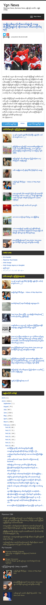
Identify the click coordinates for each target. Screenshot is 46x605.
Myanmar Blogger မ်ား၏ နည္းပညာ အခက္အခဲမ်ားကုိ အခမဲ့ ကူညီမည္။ (22, 562)
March (6, 422)
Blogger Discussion (11, 559)
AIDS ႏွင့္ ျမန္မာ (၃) (13, 471)
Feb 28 (7, 427)
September (7, 404)
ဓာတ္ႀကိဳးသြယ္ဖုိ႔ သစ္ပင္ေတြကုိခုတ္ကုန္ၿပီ (20, 448)
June (5, 413)
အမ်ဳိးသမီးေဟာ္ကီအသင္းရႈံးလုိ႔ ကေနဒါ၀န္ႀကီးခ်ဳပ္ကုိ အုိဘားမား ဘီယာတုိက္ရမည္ (22, 27)
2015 (4, 398)
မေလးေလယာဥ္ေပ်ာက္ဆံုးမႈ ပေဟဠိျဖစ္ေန (26, 217)
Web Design (7, 263)
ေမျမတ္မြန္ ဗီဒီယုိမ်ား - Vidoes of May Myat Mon (26, 292)
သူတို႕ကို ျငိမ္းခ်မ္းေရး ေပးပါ (20, 381)
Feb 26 (7, 434)
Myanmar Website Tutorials (14, 552)
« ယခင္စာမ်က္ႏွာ (10, 124)
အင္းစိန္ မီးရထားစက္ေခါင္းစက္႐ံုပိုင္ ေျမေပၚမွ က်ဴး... (23, 483)
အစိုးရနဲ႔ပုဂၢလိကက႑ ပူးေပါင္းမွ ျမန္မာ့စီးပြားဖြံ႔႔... (22, 465)
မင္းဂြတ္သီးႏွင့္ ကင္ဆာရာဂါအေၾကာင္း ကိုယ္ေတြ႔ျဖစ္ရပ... (25, 474)
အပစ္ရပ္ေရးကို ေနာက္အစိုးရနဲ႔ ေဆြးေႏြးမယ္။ (25, 303)
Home (23, 123)
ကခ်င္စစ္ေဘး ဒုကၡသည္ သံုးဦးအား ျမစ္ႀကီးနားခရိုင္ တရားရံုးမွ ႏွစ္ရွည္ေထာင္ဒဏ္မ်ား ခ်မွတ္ (27, 327)
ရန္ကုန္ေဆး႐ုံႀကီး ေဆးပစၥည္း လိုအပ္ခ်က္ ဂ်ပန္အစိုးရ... (24, 494)
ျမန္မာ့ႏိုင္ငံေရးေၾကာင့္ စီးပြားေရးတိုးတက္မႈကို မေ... (23, 468)
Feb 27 (7, 431)
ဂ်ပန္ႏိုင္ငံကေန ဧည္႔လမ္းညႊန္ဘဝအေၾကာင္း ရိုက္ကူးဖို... (24, 480)
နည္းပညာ (6, 268)
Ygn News (11, 5)
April (5, 419)
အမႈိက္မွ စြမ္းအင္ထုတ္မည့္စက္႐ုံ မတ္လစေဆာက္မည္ (23, 477)
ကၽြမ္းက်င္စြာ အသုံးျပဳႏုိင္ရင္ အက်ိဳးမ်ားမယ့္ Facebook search (20, 554)
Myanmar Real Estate (10, 260)
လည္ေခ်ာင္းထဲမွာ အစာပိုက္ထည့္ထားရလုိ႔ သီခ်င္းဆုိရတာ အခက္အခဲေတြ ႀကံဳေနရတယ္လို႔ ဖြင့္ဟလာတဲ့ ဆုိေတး (23, 543)
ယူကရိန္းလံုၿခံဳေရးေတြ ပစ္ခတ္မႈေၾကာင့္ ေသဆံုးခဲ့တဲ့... (23, 491)
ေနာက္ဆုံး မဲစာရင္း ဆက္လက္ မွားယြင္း (25, 205)
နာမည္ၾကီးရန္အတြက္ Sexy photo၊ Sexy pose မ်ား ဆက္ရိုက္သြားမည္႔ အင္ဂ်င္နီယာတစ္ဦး (27, 241)
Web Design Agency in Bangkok (13, 265)
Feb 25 (7, 437)
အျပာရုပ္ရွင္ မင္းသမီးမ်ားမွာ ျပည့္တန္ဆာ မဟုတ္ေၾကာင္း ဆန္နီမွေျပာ (27, 160)
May (5, 416)
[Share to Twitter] (4, 34)
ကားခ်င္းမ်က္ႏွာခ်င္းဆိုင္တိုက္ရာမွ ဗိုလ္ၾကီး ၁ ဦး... (22, 451)
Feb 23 (7, 443)
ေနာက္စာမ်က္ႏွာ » (35, 124)
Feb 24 (7, 440)
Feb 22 (7, 446)
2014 (4, 401)
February (7, 425)
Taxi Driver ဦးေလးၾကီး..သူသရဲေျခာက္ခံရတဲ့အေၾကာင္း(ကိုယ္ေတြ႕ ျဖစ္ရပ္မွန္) (26, 315)
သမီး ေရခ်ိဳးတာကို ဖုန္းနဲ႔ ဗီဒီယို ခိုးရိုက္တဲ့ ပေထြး (27, 170)
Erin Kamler (7, 257)
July (5, 410)
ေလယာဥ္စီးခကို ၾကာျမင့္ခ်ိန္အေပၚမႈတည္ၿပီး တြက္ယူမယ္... (25, 506)
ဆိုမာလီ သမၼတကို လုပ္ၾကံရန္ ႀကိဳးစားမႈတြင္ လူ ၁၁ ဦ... (24, 497)
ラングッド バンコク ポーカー (13, 271)
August (6, 407)
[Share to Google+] (7, 34)
